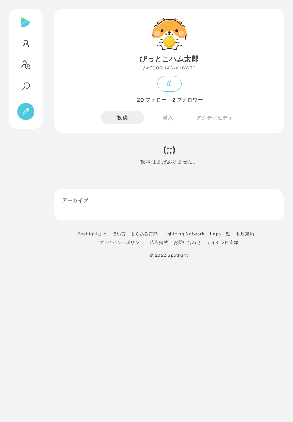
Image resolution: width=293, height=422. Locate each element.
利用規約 (245, 234)
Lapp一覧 (220, 234)
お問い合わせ (187, 242)
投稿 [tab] (122, 117)
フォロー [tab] (152, 99)
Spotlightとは (92, 234)
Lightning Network (183, 234)
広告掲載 (159, 242)
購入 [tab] (168, 117)
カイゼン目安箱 (223, 242)
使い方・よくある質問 (135, 234)
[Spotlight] (25, 28)
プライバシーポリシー (121, 242)
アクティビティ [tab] (215, 117)
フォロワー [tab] (187, 99)
